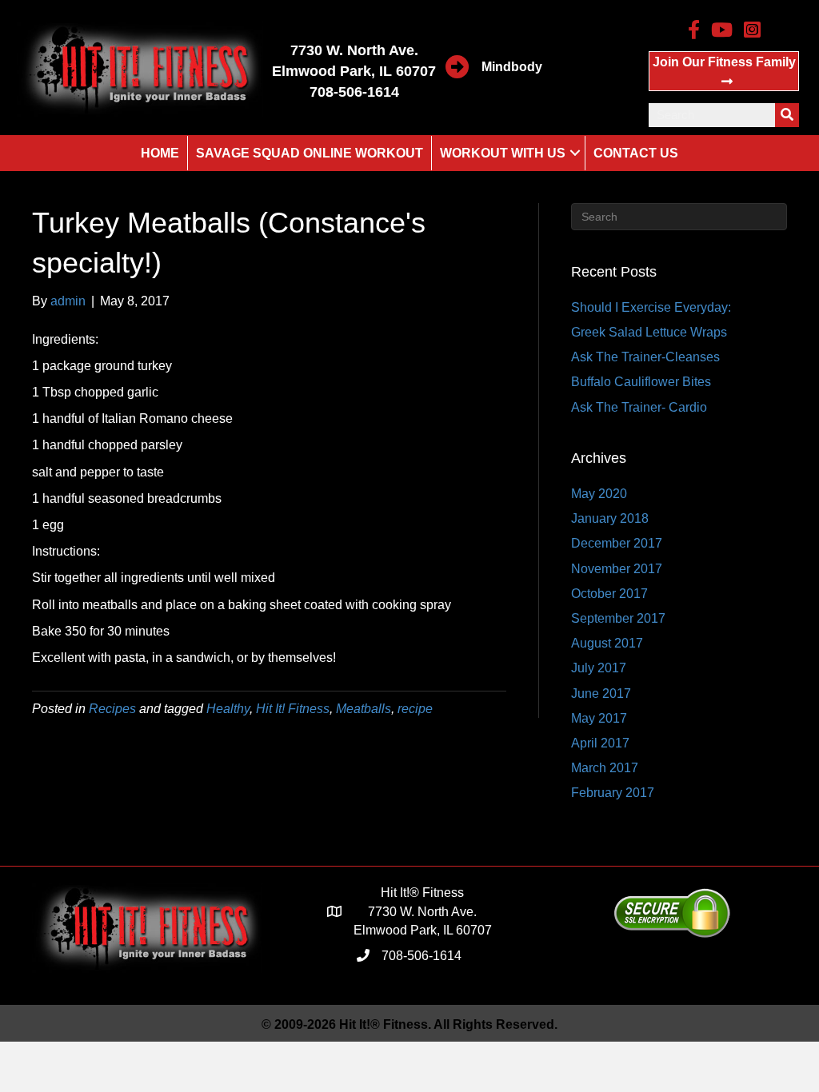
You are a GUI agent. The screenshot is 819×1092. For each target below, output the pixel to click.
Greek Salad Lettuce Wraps (649, 332)
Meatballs (363, 708)
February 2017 (612, 792)
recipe (415, 708)
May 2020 (599, 493)
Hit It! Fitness (293, 708)
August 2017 (607, 643)
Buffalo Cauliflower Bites (641, 382)
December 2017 (616, 543)
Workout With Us (502, 153)
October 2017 (609, 593)
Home (160, 153)
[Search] (787, 115)
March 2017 (604, 768)
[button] (724, 71)
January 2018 (610, 518)
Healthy (228, 708)
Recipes (112, 708)
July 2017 (598, 668)
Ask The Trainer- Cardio (639, 407)
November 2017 (616, 569)
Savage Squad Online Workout (309, 153)
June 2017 (601, 693)
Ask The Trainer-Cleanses (645, 357)
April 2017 (600, 743)
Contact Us (635, 153)
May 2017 (599, 718)
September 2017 (618, 618)
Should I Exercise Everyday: (651, 307)
